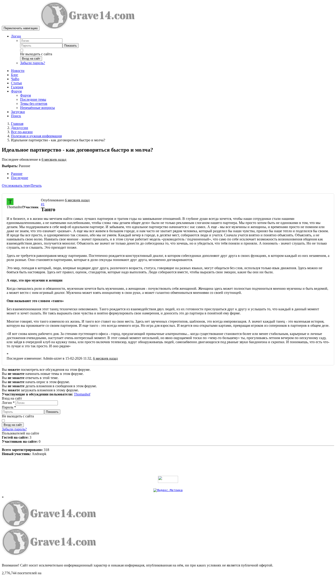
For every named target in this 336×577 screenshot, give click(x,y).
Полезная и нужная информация (36, 136)
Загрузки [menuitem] (18, 112)
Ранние (16, 174)
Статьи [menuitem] (16, 83)
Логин (16, 36)
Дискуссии (19, 128)
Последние (19, 178)
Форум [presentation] (16, 91)
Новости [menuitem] (17, 71)
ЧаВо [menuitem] (15, 79)
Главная (17, 124)
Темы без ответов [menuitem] (33, 103)
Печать (36, 185)
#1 (43, 204)
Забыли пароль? (32, 63)
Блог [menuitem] (14, 75)
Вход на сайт (31, 58)
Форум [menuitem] (25, 95)
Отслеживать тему (16, 185)
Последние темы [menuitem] (33, 99)
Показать (70, 45)
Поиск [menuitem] (16, 116)
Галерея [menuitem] (17, 87)
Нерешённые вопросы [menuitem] (37, 108)
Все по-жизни (22, 132)
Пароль (9, 407)
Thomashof (82, 394)
